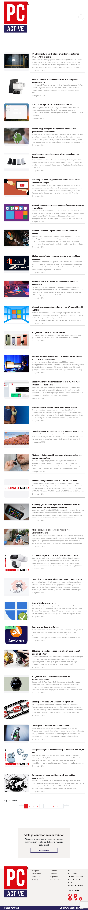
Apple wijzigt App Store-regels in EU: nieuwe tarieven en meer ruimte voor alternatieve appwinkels (56, 506)
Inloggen (35, 871)
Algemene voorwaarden (55, 878)
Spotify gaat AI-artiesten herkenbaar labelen (50, 726)
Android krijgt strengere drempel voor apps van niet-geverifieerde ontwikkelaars (54, 130)
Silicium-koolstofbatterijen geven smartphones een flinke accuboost (56, 257)
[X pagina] (75, 895)
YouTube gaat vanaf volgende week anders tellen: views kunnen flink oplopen (56, 181)
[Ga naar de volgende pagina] (64, 805)
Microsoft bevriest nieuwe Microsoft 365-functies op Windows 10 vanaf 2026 (58, 206)
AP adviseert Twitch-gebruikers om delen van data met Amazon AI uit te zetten (55, 55)
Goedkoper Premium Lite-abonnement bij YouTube (53, 702)
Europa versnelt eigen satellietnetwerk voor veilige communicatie (53, 776)
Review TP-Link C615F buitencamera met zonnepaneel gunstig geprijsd (55, 80)
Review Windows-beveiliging (44, 603)
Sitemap (53, 871)
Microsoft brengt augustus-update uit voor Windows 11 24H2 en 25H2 (57, 308)
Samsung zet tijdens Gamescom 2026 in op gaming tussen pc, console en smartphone (57, 357)
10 (61, 806)
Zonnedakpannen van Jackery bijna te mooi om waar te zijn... (58, 431)
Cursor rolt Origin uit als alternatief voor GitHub (52, 105)
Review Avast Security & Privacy (46, 627)
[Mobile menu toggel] (81, 17)
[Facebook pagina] (70, 895)
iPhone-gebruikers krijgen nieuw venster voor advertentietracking (51, 531)
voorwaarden (67, 908)
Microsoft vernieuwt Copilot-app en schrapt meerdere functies (54, 232)
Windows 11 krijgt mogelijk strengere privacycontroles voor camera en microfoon (57, 456)
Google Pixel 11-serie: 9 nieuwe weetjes (48, 332)
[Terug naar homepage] (16, 17)
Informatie (36, 877)
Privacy (35, 880)
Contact (53, 874)
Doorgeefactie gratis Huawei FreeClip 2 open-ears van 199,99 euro (58, 751)
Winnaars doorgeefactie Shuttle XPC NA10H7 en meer (54, 481)
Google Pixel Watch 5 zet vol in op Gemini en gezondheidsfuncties (51, 678)
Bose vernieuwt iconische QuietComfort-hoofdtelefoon (54, 407)
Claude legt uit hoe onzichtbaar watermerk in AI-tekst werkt (57, 579)
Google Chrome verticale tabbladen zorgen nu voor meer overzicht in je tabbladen (56, 383)
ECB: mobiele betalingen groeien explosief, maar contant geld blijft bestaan (56, 652)
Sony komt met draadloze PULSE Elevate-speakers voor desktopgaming (55, 155)
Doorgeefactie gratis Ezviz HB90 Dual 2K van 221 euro (55, 555)
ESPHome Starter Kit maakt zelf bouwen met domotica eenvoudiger (55, 283)
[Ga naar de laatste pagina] (67, 805)
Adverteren (36, 874)
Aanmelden (44, 850)
